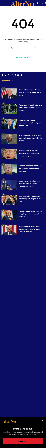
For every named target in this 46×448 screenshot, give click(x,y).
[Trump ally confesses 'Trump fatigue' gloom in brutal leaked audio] (9, 93)
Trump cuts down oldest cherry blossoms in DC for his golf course (30, 107)
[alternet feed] (42, 5)
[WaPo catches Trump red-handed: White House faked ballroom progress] (9, 154)
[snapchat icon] (21, 75)
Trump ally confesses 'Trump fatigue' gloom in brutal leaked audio (30, 92)
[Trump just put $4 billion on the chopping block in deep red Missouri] (9, 215)
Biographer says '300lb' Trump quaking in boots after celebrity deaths (30, 138)
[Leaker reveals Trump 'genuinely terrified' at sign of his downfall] (9, 124)
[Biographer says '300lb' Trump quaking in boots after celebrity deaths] (9, 139)
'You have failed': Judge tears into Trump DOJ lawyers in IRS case (30, 198)
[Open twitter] (40, 8)
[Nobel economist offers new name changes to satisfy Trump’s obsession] (9, 185)
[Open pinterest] (15, 75)
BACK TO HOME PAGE (23, 57)
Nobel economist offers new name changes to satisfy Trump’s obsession (29, 183)
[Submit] (35, 48)
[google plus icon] (9, 75)
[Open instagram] (12, 75)
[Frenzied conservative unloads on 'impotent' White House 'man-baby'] (9, 169)
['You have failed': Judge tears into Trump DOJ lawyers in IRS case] (9, 200)
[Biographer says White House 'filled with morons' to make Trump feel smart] (9, 230)
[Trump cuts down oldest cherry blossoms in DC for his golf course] (9, 109)
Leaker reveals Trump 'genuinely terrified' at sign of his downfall (30, 122)
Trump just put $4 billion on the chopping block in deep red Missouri (30, 214)
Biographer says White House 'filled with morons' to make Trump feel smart (29, 229)
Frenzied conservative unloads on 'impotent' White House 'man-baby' (30, 168)
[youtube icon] (18, 75)
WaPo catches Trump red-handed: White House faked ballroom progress (29, 153)
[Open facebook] (40, 3)
